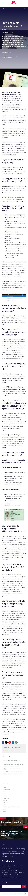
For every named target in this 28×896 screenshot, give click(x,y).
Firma (4, 791)
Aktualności (5, 787)
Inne (4, 793)
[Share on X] (6, 742)
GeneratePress (23, 893)
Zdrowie (5, 809)
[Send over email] (16, 742)
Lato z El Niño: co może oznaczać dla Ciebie (12, 771)
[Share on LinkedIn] (13, 742)
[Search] (24, 886)
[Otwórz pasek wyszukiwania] (25, 9)
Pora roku (5, 802)
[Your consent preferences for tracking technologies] (25, 893)
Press (4, 804)
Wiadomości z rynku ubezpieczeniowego (11, 806)
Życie (4, 811)
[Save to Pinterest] (9, 742)
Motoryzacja (6, 798)
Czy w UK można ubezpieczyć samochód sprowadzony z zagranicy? (11, 833)
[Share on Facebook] (3, 742)
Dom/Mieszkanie (6, 789)
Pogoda (5, 800)
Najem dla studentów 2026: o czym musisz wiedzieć (13, 872)
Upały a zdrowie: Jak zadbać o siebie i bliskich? (13, 774)
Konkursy (5, 796)
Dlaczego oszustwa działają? (11, 822)
